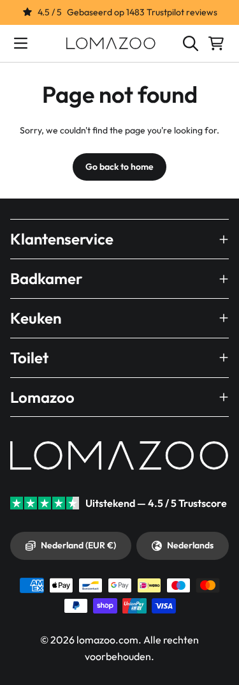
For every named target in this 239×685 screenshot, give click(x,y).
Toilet (29, 357)
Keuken (35, 317)
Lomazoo (42, 397)
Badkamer (46, 278)
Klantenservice (61, 238)
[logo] (111, 43)
